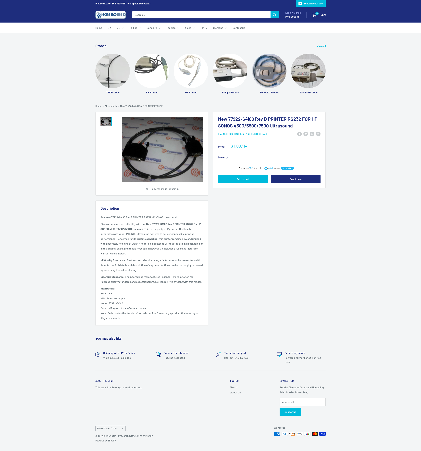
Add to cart (242, 179)
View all (321, 46)
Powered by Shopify (105, 440)
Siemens (218, 27)
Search (234, 387)
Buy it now (296, 179)
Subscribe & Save (313, 3)
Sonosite (152, 27)
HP (202, 27)
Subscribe (290, 411)
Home (98, 27)
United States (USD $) (107, 428)
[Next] (325, 71)
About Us (235, 392)
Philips (133, 27)
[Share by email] (318, 133)
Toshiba (170, 27)
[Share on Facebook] (299, 133)
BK (109, 27)
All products (111, 106)
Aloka (188, 27)
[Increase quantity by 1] (251, 157)
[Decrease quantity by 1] (234, 157)
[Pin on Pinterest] (305, 133)
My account (292, 16)
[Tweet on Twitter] (312, 133)
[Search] (275, 14)
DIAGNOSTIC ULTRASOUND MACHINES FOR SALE (242, 134)
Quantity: (223, 157)
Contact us (239, 27)
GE (118, 27)
